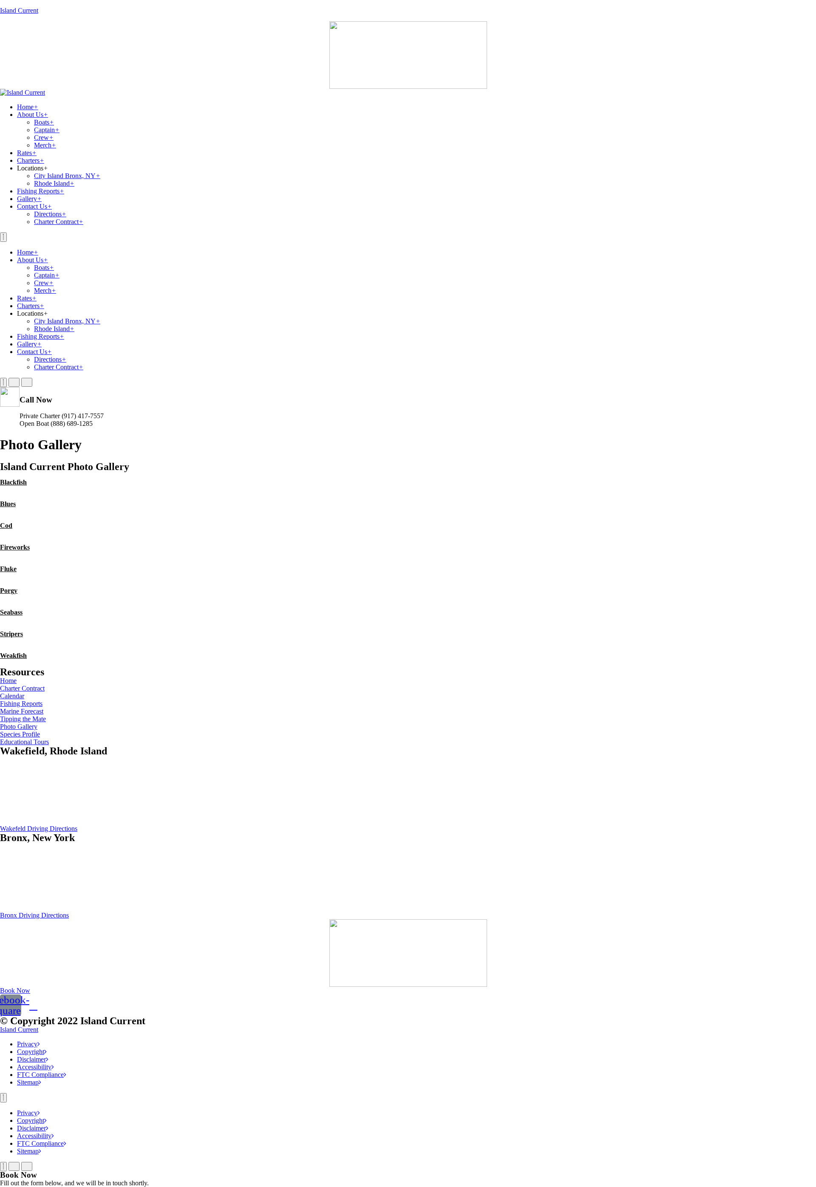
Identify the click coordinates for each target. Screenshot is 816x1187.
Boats (44, 122)
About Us (32, 114)
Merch (45, 145)
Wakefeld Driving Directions (38, 828)
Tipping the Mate (23, 718)
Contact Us (34, 206)
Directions (50, 214)
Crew (44, 137)
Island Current (19, 10)
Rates (27, 152)
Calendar (12, 696)
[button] (15, 990)
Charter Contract (58, 221)
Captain (47, 129)
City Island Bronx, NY (67, 175)
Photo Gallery (18, 726)
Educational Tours (24, 741)
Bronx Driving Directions (34, 915)
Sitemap (28, 1082)
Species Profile (20, 734)
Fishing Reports (40, 191)
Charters (30, 160)
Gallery (29, 198)
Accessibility (34, 1067)
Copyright (30, 1051)
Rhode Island (54, 183)
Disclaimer (31, 1059)
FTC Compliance (40, 1074)
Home (27, 106)
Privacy (27, 1044)
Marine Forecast (21, 711)
